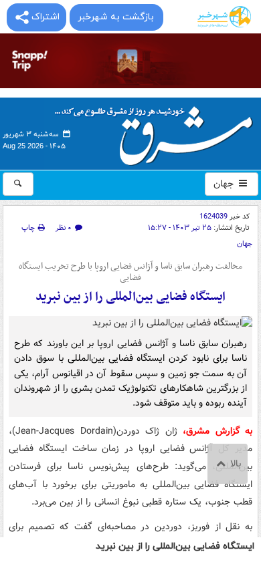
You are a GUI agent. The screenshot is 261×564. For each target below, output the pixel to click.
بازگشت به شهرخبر (116, 17)
